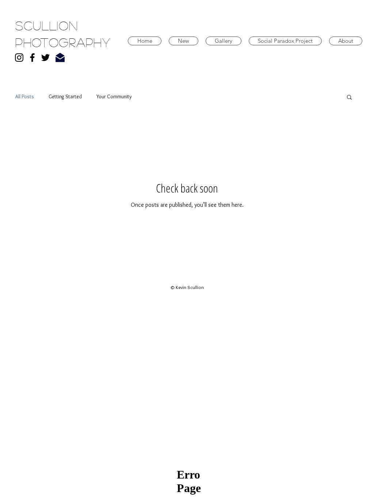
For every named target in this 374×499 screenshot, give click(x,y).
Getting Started (65, 96)
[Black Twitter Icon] (45, 57)
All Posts (24, 96)
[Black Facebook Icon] (32, 57)
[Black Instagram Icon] (19, 57)
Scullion (46, 25)
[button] (349, 98)
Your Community (114, 96)
